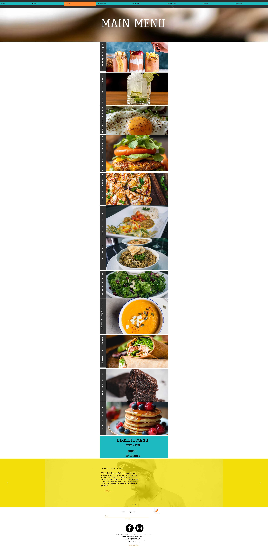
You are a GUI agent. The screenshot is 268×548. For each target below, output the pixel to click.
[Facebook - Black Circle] (129, 528)
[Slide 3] (135, 504)
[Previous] (7, 483)
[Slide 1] (132, 504)
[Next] (260, 483)
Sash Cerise (140, 496)
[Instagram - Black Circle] (139, 528)
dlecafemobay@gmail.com (134, 538)
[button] (172, 6)
